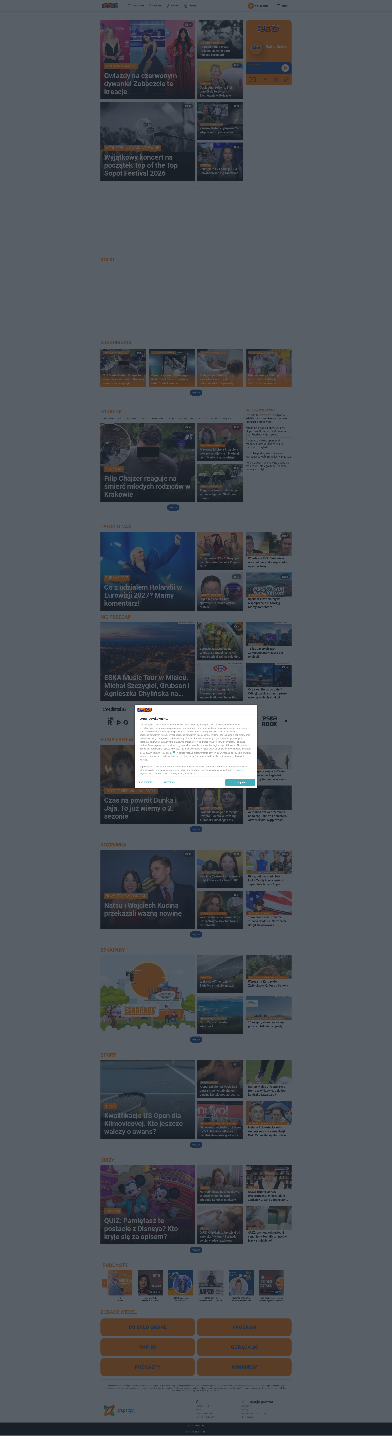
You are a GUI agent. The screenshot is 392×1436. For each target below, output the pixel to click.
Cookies (158, 773)
